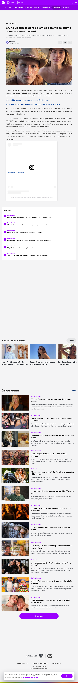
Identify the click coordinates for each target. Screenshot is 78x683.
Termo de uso (56, 663)
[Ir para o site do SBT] (49, 656)
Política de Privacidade (30, 677)
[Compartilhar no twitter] (70, 42)
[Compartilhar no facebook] (65, 42)
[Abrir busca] (72, 2)
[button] (15, 356)
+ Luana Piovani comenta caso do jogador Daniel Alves (27, 100)
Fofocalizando (11, 23)
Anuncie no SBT (23, 663)
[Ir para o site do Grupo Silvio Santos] (35, 656)
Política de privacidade (40, 663)
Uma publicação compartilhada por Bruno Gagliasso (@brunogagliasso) (31, 197)
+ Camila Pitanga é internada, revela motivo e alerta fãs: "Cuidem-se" (33, 104)
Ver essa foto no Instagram (16, 172)
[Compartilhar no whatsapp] (60, 42)
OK (67, 676)
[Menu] (76, 2)
